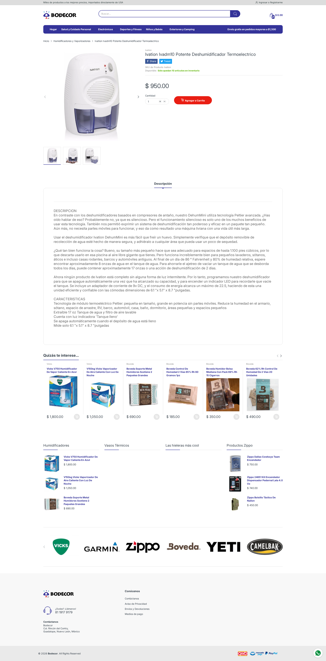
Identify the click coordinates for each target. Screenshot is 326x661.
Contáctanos (132, 598)
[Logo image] (61, 546)
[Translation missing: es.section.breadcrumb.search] (235, 13)
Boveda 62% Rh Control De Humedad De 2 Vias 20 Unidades (261, 372)
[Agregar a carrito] (77, 417)
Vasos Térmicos (116, 445)
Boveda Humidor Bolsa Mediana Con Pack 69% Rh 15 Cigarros (221, 372)
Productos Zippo (240, 445)
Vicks (49, 364)
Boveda (130, 364)
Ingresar (263, 2)
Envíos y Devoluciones (137, 608)
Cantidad (150, 95)
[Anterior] (138, 96)
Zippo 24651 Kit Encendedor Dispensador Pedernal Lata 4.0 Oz (265, 480)
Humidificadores (56, 445)
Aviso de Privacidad (136, 603)
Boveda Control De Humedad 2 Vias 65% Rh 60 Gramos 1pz (182, 372)
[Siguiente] (45, 96)
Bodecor (53, 653)
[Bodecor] (59, 15)
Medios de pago (134, 613)
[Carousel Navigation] (279, 355)
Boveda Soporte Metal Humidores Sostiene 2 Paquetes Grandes (139, 372)
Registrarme (276, 2)
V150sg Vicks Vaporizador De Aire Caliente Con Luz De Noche (103, 372)
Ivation (148, 50)
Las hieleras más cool (182, 445)
